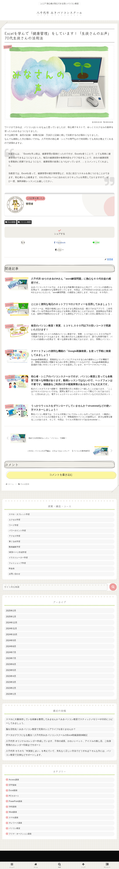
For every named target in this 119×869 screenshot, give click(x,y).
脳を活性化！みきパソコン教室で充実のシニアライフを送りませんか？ (41, 729)
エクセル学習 (14, 520)
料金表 (12, 568)
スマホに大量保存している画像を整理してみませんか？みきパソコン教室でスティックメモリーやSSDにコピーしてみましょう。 (59, 721)
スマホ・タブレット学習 (19, 514)
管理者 (29, 203)
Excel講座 (12, 222)
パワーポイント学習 (17, 530)
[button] (59, 250)
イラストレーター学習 (18, 557)
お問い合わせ (14, 574)
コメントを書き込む (61, 474)
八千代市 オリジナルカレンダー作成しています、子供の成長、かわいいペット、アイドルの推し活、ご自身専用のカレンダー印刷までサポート (58, 743)
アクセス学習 (14, 536)
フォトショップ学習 (17, 563)
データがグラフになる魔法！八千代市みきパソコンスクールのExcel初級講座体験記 (47, 735)
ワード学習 (13, 525)
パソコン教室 (25, 222)
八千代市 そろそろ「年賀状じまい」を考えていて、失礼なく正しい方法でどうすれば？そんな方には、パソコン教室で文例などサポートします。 (58, 753)
